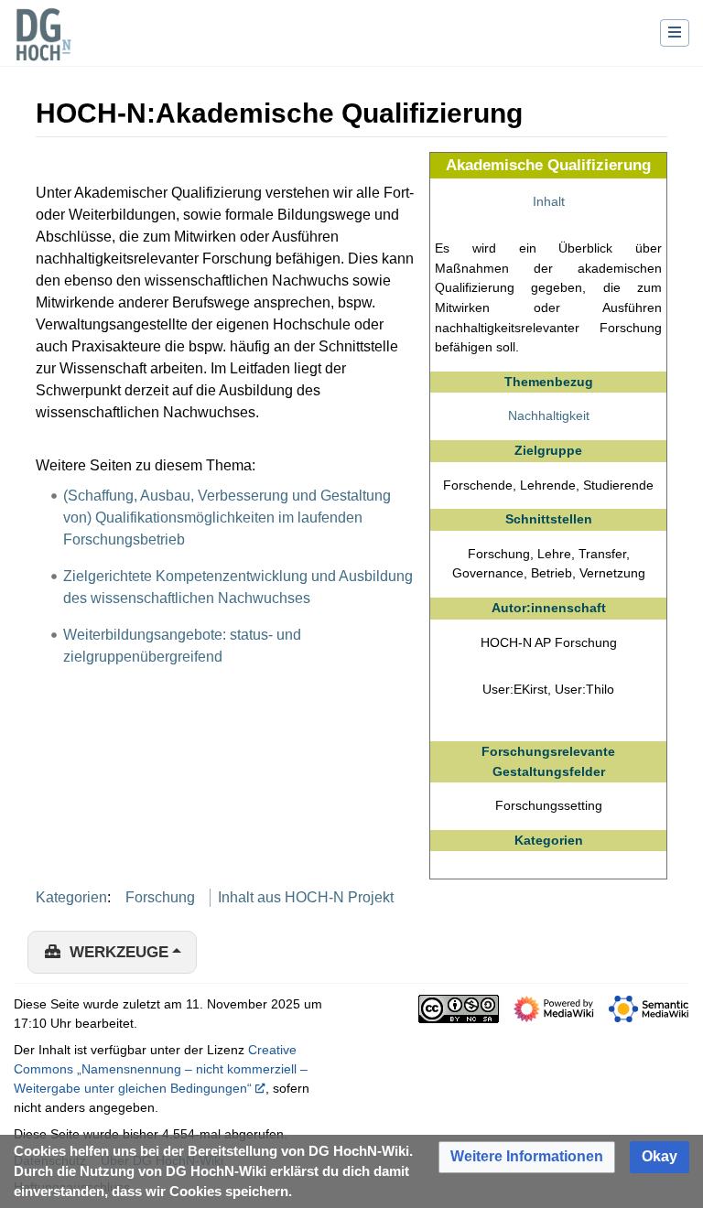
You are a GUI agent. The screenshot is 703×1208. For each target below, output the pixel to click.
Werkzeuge (119, 952)
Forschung (160, 897)
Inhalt (549, 201)
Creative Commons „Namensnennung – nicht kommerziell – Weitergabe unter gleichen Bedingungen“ (161, 1068)
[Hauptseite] (43, 46)
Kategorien (71, 897)
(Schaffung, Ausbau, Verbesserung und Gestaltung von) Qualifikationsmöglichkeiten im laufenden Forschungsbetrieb (227, 517)
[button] (526, 1157)
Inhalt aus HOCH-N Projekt (306, 897)
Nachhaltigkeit (548, 415)
